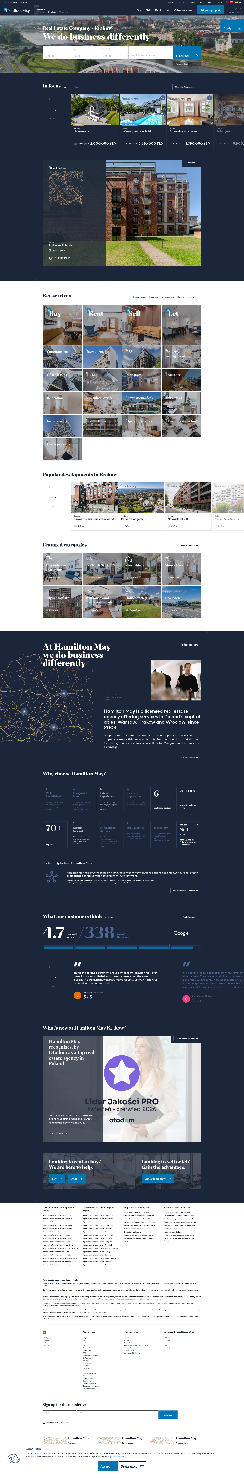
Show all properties (185, 86)
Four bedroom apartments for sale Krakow (180, 1225)
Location (134, 49)
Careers (192, 2)
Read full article (58, 1133)
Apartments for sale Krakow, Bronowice (98, 1218)
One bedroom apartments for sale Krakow (179, 1215)
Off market (87, 1376)
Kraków (52, 12)
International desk (89, 1373)
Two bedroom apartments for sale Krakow (179, 1219)
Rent (158, 10)
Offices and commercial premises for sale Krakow (179, 1240)
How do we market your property (136, 1345)
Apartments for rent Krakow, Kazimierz (57, 1228)
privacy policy (117, 1457)
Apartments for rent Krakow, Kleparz (56, 1232)
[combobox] (57, 56)
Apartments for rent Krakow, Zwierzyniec (58, 1265)
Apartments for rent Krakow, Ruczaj (56, 1251)
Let (168, 10)
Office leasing (88, 1358)
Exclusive (127, 1338)
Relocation (87, 1368)
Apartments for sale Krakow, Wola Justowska (100, 1258)
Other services (183, 10)
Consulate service (89, 1371)
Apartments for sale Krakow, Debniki (96, 1222)
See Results (182, 55)
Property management (91, 1355)
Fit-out (85, 1360)
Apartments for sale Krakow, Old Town (97, 1238)
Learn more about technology (184, 891)
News (202, 2)
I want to (48, 49)
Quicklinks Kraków (130, 1343)
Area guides (128, 1348)
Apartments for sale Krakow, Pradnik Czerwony (100, 1248)
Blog (209, 2)
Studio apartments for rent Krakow (137, 1212)
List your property (210, 10)
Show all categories (188, 545)
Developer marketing (91, 1386)
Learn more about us (188, 758)
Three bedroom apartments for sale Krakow (180, 1222)
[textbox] (50, 56)
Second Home (88, 1381)
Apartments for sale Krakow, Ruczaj (96, 1251)
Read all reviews (189, 917)
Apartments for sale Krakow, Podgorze (97, 1242)
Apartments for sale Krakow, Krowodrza (98, 1235)
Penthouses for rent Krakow (134, 1229)
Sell (148, 10)
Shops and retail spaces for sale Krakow (179, 1235)
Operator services (89, 1383)
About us (181, 2)
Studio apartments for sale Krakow (177, 1212)
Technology (128, 1340)
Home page (47, 1338)
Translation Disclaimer (132, 1353)
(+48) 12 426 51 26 (20, 3)
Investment (87, 1350)
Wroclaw (63, 12)
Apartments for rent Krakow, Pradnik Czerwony (60, 1248)
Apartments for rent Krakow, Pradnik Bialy (58, 1245)
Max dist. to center (109, 49)
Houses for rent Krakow (132, 1232)
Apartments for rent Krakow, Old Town (57, 1238)
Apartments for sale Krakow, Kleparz (97, 1232)
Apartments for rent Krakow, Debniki (56, 1222)
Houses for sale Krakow (172, 1232)
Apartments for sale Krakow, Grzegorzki (98, 1225)
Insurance (86, 1365)
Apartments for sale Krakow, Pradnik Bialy (99, 1245)
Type (75, 49)
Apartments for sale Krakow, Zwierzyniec (98, 1265)
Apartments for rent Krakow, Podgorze (57, 1242)
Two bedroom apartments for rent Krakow (139, 1219)
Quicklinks (170, 2)
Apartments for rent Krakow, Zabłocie (57, 1261)
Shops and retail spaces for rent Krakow (138, 1235)
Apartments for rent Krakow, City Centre (58, 1215)
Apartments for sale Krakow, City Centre (98, 1215)
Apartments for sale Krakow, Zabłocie (97, 1261)
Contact (219, 2)
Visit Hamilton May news (186, 1038)
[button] (231, 2)
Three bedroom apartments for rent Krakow (140, 1222)
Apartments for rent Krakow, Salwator (57, 1255)
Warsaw (41, 12)
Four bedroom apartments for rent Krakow (139, 1225)
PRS (84, 1353)
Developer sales (89, 1388)
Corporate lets (88, 1348)
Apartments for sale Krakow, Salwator (97, 1255)
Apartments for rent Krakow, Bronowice (57, 1218)
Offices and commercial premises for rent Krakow (139, 1240)
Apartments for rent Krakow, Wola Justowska (60, 1258)
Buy (139, 10)
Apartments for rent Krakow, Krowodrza (58, 1235)
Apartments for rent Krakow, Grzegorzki (57, 1225)
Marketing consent (57, 1423)
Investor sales (88, 1378)
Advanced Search (182, 64)
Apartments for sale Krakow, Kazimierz (97, 1228)
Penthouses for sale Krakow (174, 1229)
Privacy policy (129, 1350)
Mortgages (87, 1363)
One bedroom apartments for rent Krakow (139, 1215)
